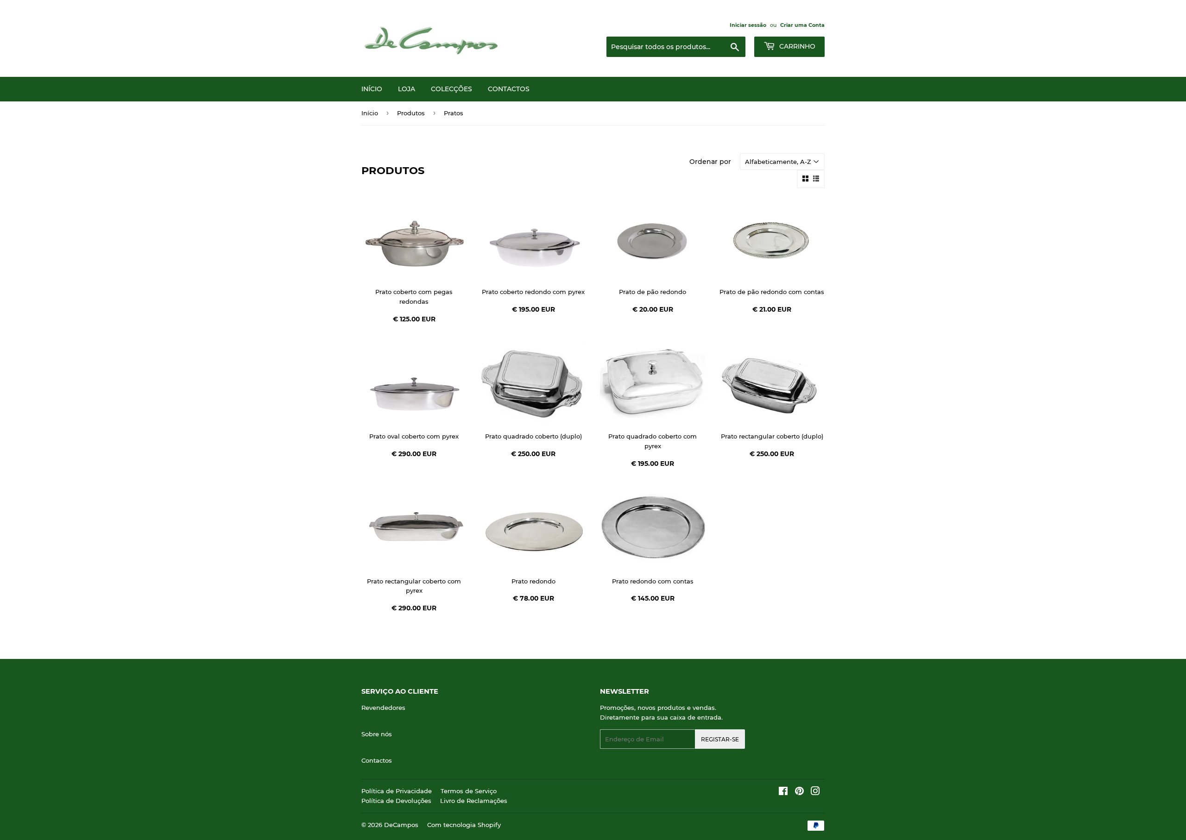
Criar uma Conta (802, 25)
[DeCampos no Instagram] (815, 792)
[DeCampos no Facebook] (783, 792)
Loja (406, 89)
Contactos (509, 89)
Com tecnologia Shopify (464, 824)
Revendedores (383, 707)
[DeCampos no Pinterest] (799, 792)
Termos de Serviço (469, 791)
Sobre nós (376, 734)
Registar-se (720, 739)
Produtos (411, 113)
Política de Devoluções (396, 800)
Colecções (451, 89)
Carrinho (796, 46)
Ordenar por (710, 161)
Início (371, 89)
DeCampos (401, 824)
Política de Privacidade (396, 791)
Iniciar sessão (748, 25)
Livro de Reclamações (473, 800)
